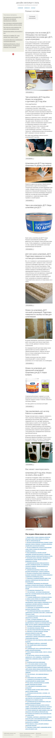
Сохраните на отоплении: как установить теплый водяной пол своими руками (37, 680)
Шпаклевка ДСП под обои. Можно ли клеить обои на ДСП (38, 474)
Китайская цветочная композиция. (36, 662)
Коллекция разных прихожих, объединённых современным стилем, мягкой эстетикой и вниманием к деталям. (37, 559)
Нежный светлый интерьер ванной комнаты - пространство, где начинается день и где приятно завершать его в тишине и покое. (38, 698)
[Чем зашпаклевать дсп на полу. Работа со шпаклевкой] (39, 452)
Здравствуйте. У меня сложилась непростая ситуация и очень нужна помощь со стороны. (37, 538)
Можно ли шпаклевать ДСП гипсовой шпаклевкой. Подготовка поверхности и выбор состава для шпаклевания (38, 313)
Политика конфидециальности (25, 734)
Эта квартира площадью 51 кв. (35, 590)
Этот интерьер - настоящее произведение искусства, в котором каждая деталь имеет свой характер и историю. (38, 593)
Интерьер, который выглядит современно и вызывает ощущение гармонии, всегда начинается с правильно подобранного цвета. (38, 574)
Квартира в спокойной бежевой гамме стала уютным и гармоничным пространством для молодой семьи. (38, 579)
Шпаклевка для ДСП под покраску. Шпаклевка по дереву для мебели (38, 164)
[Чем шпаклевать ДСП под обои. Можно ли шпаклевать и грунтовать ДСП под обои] (39, 148)
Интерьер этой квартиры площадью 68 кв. (38, 626)
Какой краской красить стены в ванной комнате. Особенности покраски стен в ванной (12, 45)
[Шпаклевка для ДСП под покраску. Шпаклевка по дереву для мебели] (39, 175)
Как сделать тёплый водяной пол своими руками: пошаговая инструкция (37, 683)
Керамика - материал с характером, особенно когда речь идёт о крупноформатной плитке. (38, 717)
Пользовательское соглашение (29, 733)
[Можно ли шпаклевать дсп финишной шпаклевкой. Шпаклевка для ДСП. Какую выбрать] (39, 386)
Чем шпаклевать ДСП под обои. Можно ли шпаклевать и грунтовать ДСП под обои (37, 99)
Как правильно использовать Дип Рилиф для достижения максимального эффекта (12, 19)
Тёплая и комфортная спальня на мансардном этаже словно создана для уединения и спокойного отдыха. (38, 549)
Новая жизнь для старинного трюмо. (37, 677)
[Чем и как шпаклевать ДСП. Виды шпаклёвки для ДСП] (39, 222)
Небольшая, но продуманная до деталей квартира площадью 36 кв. (37, 608)
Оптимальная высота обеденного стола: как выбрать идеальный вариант (38, 702)
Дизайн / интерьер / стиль (27, 2)
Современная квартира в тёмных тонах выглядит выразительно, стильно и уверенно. (37, 570)
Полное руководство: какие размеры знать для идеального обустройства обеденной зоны (38, 711)
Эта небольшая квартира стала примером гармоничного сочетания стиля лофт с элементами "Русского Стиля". (38, 612)
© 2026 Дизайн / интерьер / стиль (10, 733)
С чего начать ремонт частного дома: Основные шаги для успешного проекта (36, 664)
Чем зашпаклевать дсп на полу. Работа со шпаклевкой (37, 412)
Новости (27, 7)
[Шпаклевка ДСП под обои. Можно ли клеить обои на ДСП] (39, 517)
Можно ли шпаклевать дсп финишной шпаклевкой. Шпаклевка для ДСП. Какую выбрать (36, 371)
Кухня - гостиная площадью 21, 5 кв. (36, 619)
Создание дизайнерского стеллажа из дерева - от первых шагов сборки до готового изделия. (38, 598)
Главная (20, 7)
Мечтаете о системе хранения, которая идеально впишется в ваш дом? (36, 632)
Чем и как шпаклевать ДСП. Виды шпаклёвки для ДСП (38, 206)
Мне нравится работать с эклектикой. (37, 643)
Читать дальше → (29, 92)
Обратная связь (38, 733)
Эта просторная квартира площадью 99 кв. (38, 629)
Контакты (21, 733)
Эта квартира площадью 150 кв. (35, 628)
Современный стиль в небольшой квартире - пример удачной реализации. (38, 649)
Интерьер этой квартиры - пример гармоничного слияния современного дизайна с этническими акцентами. (38, 636)
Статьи (33, 7)
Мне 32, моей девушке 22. (33, 540)
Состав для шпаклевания (32, 17)
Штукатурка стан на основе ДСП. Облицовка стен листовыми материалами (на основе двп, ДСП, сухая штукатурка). (38, 36)
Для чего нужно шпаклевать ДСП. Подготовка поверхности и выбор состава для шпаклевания (38, 256)
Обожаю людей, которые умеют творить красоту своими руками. (36, 690)
